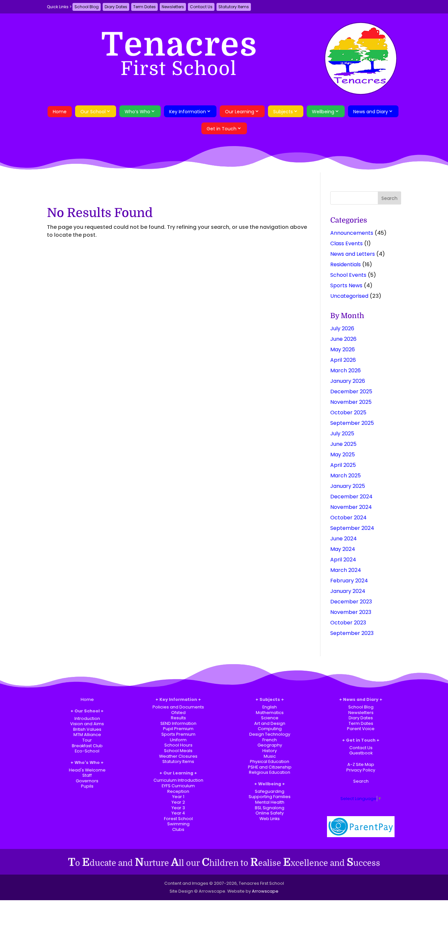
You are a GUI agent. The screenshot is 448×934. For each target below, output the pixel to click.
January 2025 (347, 486)
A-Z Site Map (360, 764)
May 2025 (342, 454)
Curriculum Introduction (178, 780)
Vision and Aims (87, 724)
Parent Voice (361, 728)
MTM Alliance (87, 734)
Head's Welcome (87, 770)
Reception (178, 791)
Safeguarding (269, 791)
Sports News (346, 285)
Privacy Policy (360, 770)
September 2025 (352, 423)
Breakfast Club (87, 746)
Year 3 (178, 808)
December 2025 (351, 391)
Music (270, 756)
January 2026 (347, 381)
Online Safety (269, 813)
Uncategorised (349, 296)
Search (361, 781)
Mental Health (269, 802)
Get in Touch (221, 128)
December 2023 (351, 601)
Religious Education (269, 772)
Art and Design (269, 723)
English (269, 707)
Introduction (87, 718)
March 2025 (345, 475)
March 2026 (345, 370)
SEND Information (178, 723)
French (269, 740)
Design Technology (269, 734)
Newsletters (173, 7)
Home (60, 111)
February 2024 (349, 580)
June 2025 (343, 444)
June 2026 (343, 339)
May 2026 (342, 349)
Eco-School (87, 751)
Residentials (345, 264)
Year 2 (178, 802)
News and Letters (352, 254)
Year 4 (178, 813)
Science (269, 718)
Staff (87, 775)
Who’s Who (137, 111)
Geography (269, 745)
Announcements (351, 233)
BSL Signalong (269, 808)
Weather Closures (178, 756)
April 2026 (343, 360)
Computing (270, 728)
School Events (348, 275)
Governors (87, 781)
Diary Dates (116, 7)
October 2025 (348, 412)
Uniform (178, 740)
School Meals (178, 750)
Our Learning (239, 111)
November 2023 (350, 612)
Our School (93, 111)
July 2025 (342, 433)
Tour (87, 740)
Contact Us (201, 7)
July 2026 (342, 328)
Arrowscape (265, 891)
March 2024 (345, 570)
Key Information (187, 111)
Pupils (87, 786)
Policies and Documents (178, 707)
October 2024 (348, 517)
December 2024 (351, 496)
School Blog (86, 7)
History (269, 750)
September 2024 (352, 528)
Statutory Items (233, 7)
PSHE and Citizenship (270, 767)
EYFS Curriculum (178, 786)
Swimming (178, 824)
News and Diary (370, 111)
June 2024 (343, 538)
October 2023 (348, 622)
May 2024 (342, 549)
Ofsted (178, 712)
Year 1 (178, 796)
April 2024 (343, 559)
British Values (87, 729)
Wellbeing (323, 111)
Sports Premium (178, 734)
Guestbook (361, 753)
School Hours (178, 745)
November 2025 (351, 402)
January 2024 (347, 591)
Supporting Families (270, 796)
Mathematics (270, 712)
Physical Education (269, 761)
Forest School (178, 818)
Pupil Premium (178, 728)
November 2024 (351, 507)
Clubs (178, 829)
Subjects (283, 111)
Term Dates (144, 7)
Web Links (269, 818)
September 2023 (352, 633)
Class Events (346, 243)
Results (178, 718)
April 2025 (343, 465)
